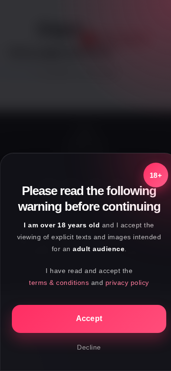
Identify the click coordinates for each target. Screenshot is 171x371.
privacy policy (127, 282)
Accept (89, 318)
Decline (89, 347)
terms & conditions (59, 282)
